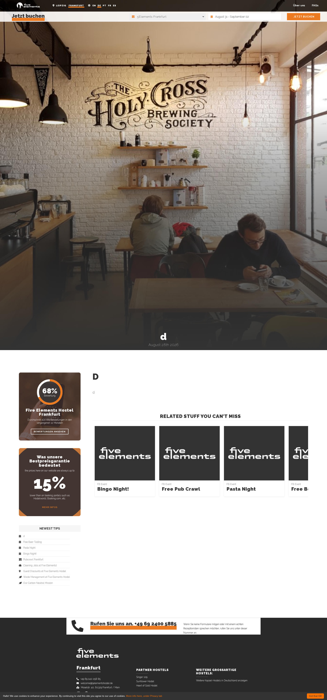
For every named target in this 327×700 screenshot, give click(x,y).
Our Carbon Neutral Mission (38, 583)
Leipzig (61, 5)
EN (94, 5)
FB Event (102, 484)
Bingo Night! (113, 489)
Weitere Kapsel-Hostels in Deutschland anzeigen (221, 680)
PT (104, 5)
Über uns (299, 5)
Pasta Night (241, 489)
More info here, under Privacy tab (144, 696)
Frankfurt (76, 5)
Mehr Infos (49, 507)
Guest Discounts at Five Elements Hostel (44, 571)
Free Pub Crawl (181, 489)
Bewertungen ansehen (50, 431)
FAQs (315, 5)
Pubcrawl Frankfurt (33, 559)
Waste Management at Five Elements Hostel (46, 577)
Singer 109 (141, 677)
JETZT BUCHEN (304, 16)
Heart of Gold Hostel (146, 685)
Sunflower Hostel (145, 681)
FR (109, 5)
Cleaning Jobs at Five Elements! (40, 565)
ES (114, 5)
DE (99, 5)
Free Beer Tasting (32, 542)
